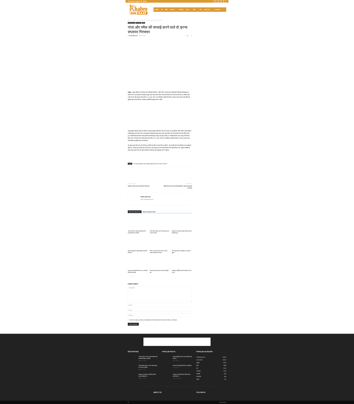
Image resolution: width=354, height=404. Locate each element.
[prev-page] (129, 276)
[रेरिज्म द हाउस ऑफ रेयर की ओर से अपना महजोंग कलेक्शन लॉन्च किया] (160, 242)
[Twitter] (219, 1)
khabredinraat (133, 35)
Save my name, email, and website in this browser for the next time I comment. (153, 320)
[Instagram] (217, 1)
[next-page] (132, 276)
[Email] (146, 40)
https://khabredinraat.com (147, 199)
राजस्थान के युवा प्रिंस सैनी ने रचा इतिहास (182, 365)
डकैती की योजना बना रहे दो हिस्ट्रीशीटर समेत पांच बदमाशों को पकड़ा (178, 187)
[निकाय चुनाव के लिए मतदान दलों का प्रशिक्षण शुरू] (160, 262)
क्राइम (134, 20)
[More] (151, 40)
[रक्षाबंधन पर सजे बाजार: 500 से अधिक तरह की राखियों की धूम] (182, 223)
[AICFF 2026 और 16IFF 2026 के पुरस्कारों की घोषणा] (138, 242)
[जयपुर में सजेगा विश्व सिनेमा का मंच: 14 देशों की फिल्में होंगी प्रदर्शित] (138, 262)
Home (129, 20)
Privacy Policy (222, 402)
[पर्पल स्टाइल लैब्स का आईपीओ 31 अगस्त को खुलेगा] (182, 242)
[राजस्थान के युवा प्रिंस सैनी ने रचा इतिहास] (166, 368)
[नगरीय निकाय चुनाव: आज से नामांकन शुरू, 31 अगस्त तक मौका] (160, 223)
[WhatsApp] (142, 40)
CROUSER (138, 22)
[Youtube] (225, 1)
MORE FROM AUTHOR (149, 212)
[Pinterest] (138, 40)
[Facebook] (214, 1)
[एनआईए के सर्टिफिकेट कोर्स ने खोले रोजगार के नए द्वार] (182, 262)
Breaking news (131, 22)
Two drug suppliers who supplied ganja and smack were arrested (150, 163)
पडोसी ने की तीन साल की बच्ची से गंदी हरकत (138, 186)
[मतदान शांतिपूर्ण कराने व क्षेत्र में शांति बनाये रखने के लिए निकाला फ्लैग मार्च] (166, 359)
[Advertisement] (159, 86)
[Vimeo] (222, 1)
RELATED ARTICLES (134, 212)
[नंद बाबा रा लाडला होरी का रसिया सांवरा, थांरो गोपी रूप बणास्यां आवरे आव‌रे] (166, 376)
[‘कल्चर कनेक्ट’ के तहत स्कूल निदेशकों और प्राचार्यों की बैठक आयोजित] (138, 223)
